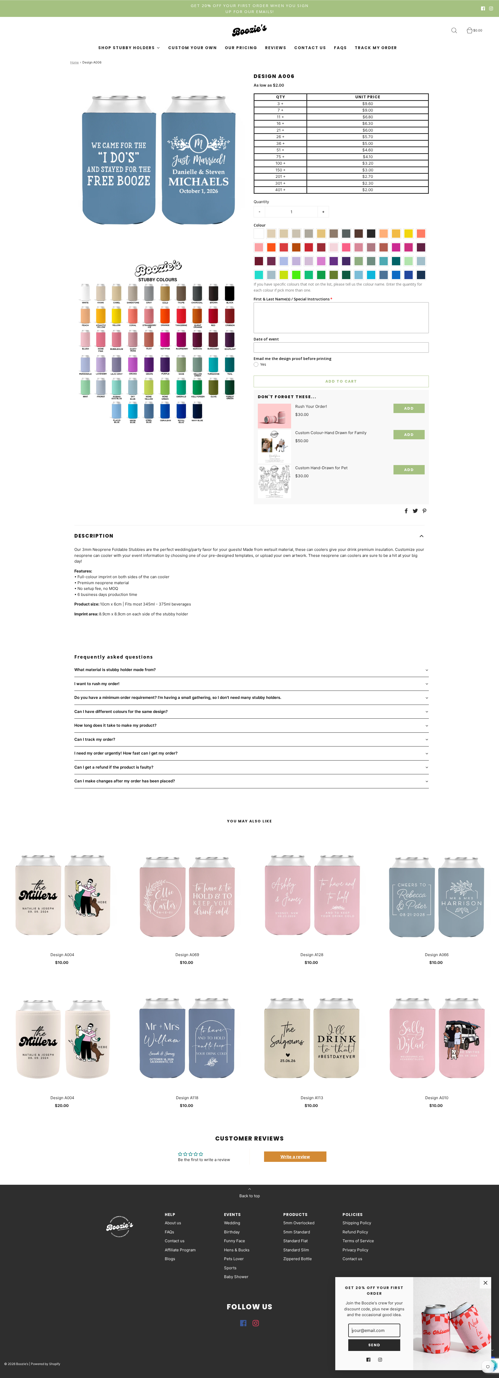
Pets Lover (234, 1258)
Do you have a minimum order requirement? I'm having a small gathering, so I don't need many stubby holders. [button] (177, 697)
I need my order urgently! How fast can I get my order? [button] (126, 753)
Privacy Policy (355, 1249)
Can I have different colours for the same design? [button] (121, 711)
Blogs (170, 1258)
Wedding (232, 1222)
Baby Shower (236, 1276)
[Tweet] (414, 511)
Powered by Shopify (45, 1364)
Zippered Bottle (297, 1258)
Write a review (295, 1156)
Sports (230, 1267)
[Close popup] (485, 1283)
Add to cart (341, 381)
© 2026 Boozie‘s (16, 1364)
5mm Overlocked (298, 1222)
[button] (249, 536)
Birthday (232, 1231)
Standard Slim (296, 1249)
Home (74, 62)
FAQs (340, 47)
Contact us (310, 47)
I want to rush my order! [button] (97, 683)
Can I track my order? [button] (94, 739)
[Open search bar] (457, 30)
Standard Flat (295, 1240)
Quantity (261, 201)
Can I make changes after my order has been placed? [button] (124, 780)
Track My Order (376, 47)
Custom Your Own (192, 47)
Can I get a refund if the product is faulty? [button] (113, 767)
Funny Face (234, 1240)
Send (374, 1345)
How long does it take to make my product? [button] (115, 725)
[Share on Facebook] (405, 511)
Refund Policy (355, 1231)
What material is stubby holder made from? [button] (115, 669)
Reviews (275, 47)
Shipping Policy (357, 1222)
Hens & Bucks (237, 1249)
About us (173, 1222)
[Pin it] (424, 511)
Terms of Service (358, 1240)
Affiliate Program (180, 1249)
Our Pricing (241, 47)
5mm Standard (296, 1231)
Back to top (249, 1195)
